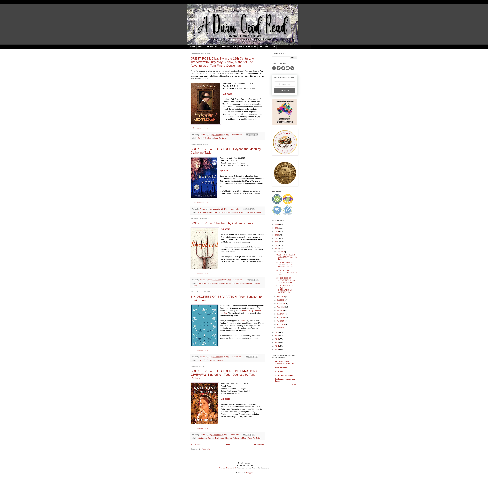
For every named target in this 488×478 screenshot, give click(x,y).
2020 (277, 245)
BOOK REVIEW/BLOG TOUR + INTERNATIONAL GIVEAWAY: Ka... (285, 289)
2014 (277, 346)
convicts (249, 283)
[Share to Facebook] (254, 134)
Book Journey (281, 368)
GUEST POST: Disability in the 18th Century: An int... (286, 257)
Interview (210, 138)
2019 (277, 249)
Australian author (224, 283)
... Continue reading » (199, 128)
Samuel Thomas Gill (227, 468)
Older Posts (259, 445)
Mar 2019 (281, 324)
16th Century (202, 438)
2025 (277, 228)
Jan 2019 (281, 328)
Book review (219, 438)
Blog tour (211, 438)
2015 (277, 343)
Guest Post (201, 138)
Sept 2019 (281, 303)
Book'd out (279, 371)
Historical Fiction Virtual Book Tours (231, 212)
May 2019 (281, 317)
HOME (192, 46)
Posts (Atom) (207, 449)
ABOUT (200, 46)
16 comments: (237, 357)
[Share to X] (252, 134)
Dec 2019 (281, 252)
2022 (277, 238)
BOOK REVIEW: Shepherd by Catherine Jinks (222, 223)
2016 (277, 339)
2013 (277, 349)
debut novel (213, 212)
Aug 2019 (281, 307)
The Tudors (257, 438)
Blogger (249, 473)
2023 (277, 235)
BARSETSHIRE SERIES (247, 46)
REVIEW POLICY (213, 46)
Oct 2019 (281, 300)
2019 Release (202, 212)
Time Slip (249, 212)
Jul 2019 (280, 310)
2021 (277, 242)
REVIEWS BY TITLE (229, 46)
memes (200, 360)
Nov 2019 (281, 297)
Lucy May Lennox (220, 138)
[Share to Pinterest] (257, 134)
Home (227, 445)
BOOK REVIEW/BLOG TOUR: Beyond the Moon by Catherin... (285, 264)
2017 (277, 336)
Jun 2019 (281, 314)
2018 (277, 332)
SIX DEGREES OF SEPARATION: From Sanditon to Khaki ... (285, 280)
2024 (277, 231)
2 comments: (238, 280)
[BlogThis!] (249, 134)
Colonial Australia (238, 283)
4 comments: (235, 209)
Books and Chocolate (284, 375)
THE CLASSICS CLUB (267, 46)
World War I (258, 212)
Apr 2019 (281, 321)
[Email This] (247, 134)
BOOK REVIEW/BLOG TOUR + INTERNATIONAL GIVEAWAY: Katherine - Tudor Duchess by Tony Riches (225, 374)
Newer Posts (196, 445)
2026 (277, 224)
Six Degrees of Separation (213, 360)
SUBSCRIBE (284, 90)
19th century (202, 283)
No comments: (237, 135)
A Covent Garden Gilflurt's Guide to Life (284, 363)
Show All (294, 384)
